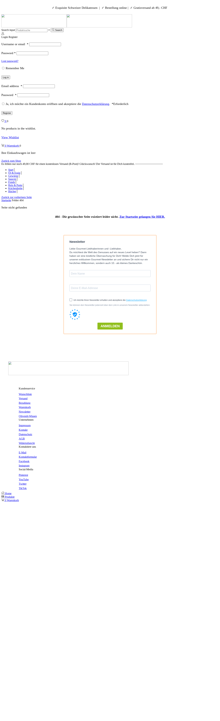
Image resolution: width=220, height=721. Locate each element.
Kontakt (23, 429)
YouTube (24, 479)
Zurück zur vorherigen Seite (16, 197)
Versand (23, 398)
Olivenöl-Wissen (28, 416)
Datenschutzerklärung (95, 104)
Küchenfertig (15, 188)
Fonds (11, 182)
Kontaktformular (28, 456)
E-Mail (22, 452)
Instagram (24, 465)
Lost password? (9, 61)
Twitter (22, 483)
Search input (8, 30)
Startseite (6, 200)
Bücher (12, 191)
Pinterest (23, 475)
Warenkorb (25, 407)
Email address (11, 86)
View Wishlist (10, 137)
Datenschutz (25, 434)
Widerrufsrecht (27, 442)
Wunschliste (25, 394)
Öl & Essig (14, 172)
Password (8, 53)
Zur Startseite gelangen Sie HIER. (142, 216)
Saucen (12, 179)
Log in (6, 77)
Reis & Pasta (15, 185)
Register (7, 113)
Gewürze (13, 175)
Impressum (25, 425)
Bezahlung (24, 402)
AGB (22, 438)
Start (10, 169)
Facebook (24, 461)
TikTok (23, 488)
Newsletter (24, 411)
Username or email (14, 44)
